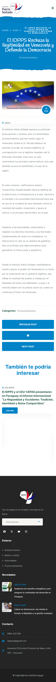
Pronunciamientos (28, 57)
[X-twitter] (11, 531)
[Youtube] (18, 531)
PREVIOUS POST (28, 324)
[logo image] (12, 8)
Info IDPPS (9, 388)
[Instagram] (26, 531)
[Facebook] (4, 531)
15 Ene (46, 109)
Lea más (10, 410)
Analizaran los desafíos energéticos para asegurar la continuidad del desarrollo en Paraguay (32, 592)
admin (7, 123)
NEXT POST (28, 346)
